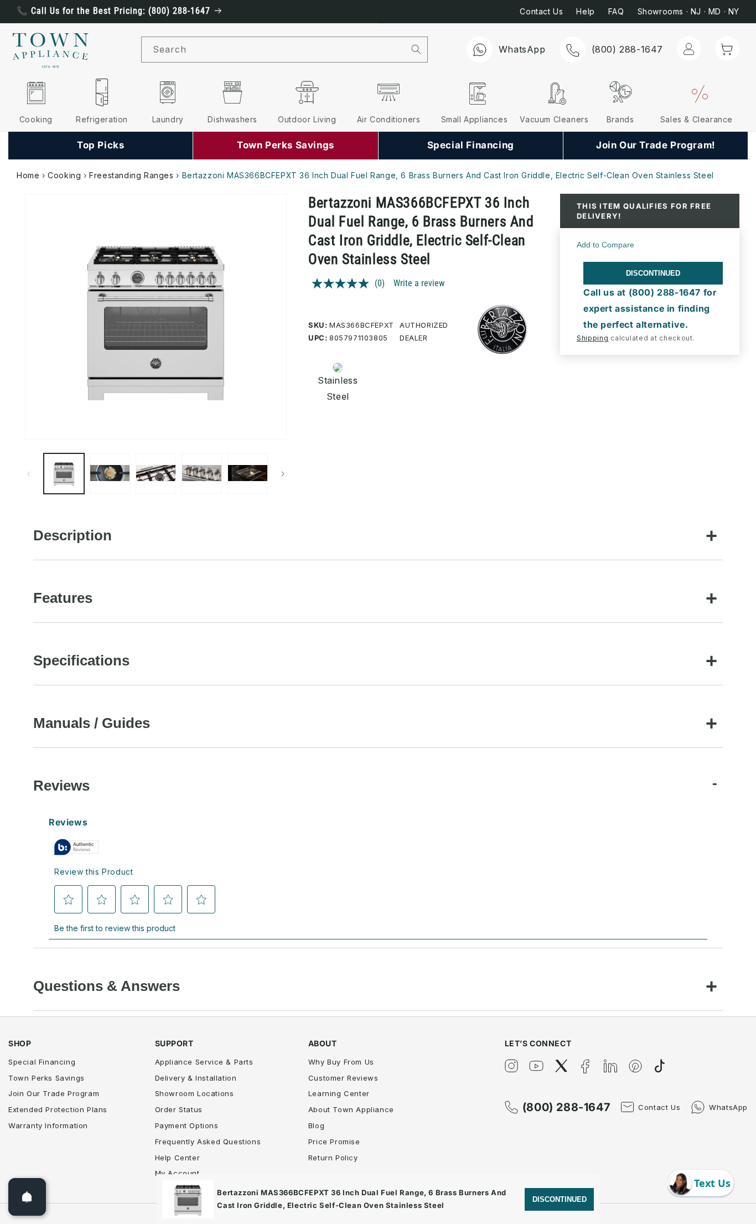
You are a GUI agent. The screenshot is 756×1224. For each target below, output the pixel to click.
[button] (727, 49)
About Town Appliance (351, 1109)
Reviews (61, 785)
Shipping (593, 338)
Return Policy (333, 1157)
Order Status (179, 1109)
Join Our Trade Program (53, 1093)
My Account (177, 1173)
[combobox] (273, 49)
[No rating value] (343, 283)
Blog (316, 1125)
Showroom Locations (194, 1093)
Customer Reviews (343, 1077)
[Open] (27, 1197)
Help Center (177, 1157)
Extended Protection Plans (57, 1109)
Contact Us (541, 11)
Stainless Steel (334, 388)
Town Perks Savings (46, 1077)
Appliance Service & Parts (204, 1061)
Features (62, 598)
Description (72, 535)
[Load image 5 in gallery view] (247, 473)
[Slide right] (283, 474)
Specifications (81, 660)
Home (28, 175)
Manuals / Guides (91, 723)
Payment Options (187, 1125)
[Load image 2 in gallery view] (110, 473)
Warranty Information (48, 1125)
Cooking (64, 175)
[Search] (416, 49)
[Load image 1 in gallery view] (64, 473)
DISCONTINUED (653, 273)
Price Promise (334, 1141)
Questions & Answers (106, 986)
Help (585, 11)
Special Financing (41, 1061)
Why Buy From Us (341, 1061)
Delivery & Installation (196, 1077)
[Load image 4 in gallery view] (202, 473)
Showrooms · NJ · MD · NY (688, 11)
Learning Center (339, 1093)
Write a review (418, 283)
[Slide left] (29, 474)
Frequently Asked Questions (208, 1141)
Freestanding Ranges (131, 175)
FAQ (616, 11)
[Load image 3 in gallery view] (156, 473)
